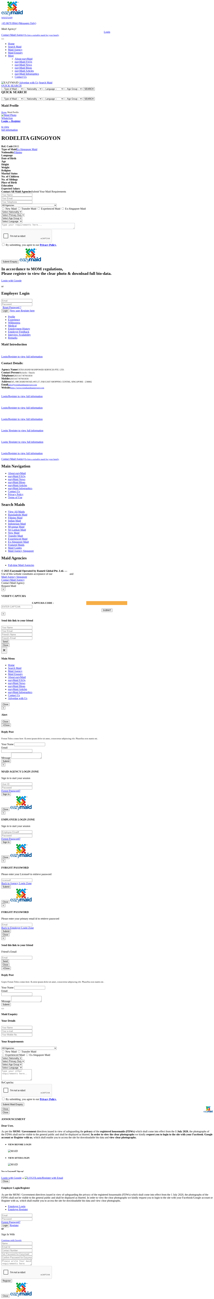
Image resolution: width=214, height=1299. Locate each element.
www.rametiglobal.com (82, 570)
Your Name (7, 744)
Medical (12, 325)
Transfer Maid (28, 208)
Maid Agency (15, 49)
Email (4, 747)
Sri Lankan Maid (17, 529)
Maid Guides (15, 547)
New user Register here (22, 310)
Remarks (12, 337)
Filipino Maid (15, 517)
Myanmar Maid (16, 526)
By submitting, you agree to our (31, 244)
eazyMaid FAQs (23, 61)
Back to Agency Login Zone (16, 883)
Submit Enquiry (10, 261)
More (11, 55)
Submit (6, 761)
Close (5, 645)
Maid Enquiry (15, 52)
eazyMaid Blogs (23, 67)
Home (11, 43)
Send (5, 641)
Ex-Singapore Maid (27, 149)
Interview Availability (19, 334)
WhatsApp (7, 118)
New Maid (11, 208)
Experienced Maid (50, 208)
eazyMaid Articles (24, 70)
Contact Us (21, 76)
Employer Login (16, 1206)
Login (107, 32)
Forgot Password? (10, 790)
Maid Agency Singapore (21, 550)
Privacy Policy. (48, 244)
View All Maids (16, 511)
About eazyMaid (23, 58)
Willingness (14, 322)
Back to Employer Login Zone (17, 927)
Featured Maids (16, 544)
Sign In (6, 794)
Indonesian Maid (17, 523)
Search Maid (14, 46)
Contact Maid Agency (30, 459)
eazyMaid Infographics (27, 73)
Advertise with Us (28, 82)
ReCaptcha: (7, 1082)
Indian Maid (14, 520)
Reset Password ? (12, 307)
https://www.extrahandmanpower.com (27, 387)
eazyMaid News (23, 64)
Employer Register (18, 1209)
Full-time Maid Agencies (21, 565)
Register (14, 1225)
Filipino (18, 152)
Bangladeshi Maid (17, 514)
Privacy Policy (15, 494)
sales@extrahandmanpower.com (22, 384)
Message (6, 757)
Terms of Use (15, 497)
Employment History (19, 328)
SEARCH (88, 89)
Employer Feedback (18, 331)
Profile (11, 316)
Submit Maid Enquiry (13, 1104)
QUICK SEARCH (11, 85)
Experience (14, 319)
